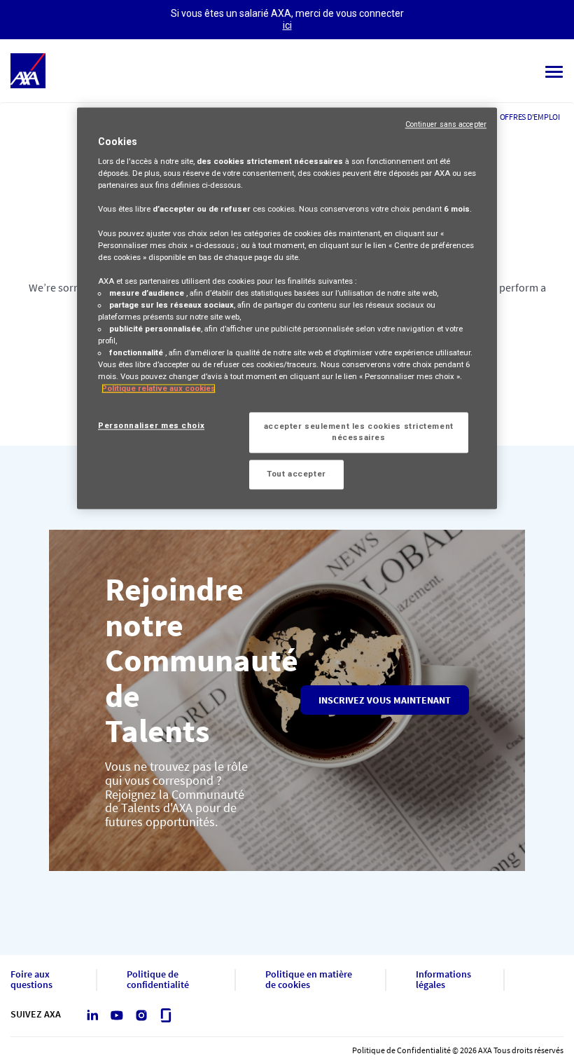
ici (287, 25)
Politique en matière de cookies (308, 980)
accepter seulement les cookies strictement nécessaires (359, 432)
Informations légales (443, 980)
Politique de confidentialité (158, 980)
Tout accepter (296, 474)
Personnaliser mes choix (151, 426)
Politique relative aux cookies (159, 389)
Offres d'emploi (530, 116)
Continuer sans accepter (445, 124)
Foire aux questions (31, 980)
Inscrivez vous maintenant (384, 700)
